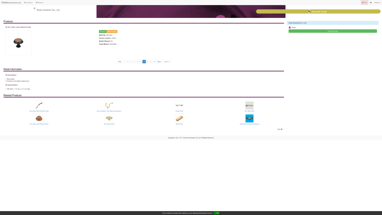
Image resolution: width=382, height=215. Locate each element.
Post (365, 2)
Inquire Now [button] (334, 31)
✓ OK (217, 213)
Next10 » (167, 62)
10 (154, 62)
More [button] (279, 129)
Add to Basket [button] (112, 31)
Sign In (378, 2)
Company (28, 2)
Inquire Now (319, 11)
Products (40, 2)
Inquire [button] (103, 31)
